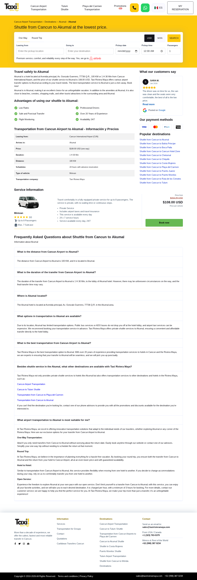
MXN (159, 38)
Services (61, 524)
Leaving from (22, 45)
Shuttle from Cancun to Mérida (114, 561)
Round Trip (37, 38)
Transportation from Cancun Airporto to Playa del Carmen (118, 535)
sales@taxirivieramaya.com (156, 527)
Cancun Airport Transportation (31, 384)
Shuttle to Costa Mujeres (111, 546)
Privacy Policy (86, 576)
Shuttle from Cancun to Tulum (154, 183)
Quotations (62, 539)
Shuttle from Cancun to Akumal (154, 140)
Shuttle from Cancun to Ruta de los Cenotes (160, 179)
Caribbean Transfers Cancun (70, 543)
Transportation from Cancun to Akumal (35, 400)
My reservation (180, 8)
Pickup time (147, 45)
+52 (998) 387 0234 (151, 543)
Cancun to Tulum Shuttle (28, 389)
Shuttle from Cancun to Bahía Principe (158, 143)
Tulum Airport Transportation (113, 556)
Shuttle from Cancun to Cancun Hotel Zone (160, 151)
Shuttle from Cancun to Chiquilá (154, 159)
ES (160, 7)
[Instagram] (24, 544)
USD (149, 38)
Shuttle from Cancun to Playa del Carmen (159, 167)
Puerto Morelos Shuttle (110, 551)
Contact (60, 534)
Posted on (156, 110)
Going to (70, 45)
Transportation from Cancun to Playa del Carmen (40, 395)
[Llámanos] (134, 7)
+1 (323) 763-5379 (151, 535)
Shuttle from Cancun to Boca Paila (156, 147)
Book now (164, 223)
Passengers (172, 45)
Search (174, 38)
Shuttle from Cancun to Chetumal (155, 155)
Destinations (105, 566)
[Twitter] (19, 544)
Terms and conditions (68, 576)
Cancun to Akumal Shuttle (112, 541)
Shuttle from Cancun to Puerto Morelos (158, 175)
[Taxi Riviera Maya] (12, 7)
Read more (149, 104)
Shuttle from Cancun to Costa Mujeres (158, 163)
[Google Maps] (28, 544)
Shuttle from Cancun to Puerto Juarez (157, 171)
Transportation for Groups (69, 529)
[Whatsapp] (145, 7)
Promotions (120, 5)
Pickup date (121, 45)
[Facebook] (15, 544)
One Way (23, 38)
